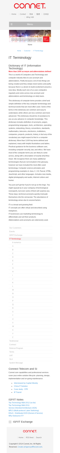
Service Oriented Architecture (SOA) (23, 408)
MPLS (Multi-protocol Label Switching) (24, 411)
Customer (27, 51)
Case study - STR (21, 389)
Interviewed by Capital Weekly (26, 383)
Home (19, 51)
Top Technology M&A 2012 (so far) (22, 403)
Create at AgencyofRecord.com (30, 447)
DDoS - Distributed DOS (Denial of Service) (26, 413)
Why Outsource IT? (16, 416)
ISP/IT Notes (16, 399)
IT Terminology (38, 51)
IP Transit (17, 392)
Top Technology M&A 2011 (19, 405)
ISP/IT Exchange (23, 421)
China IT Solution (21, 386)
